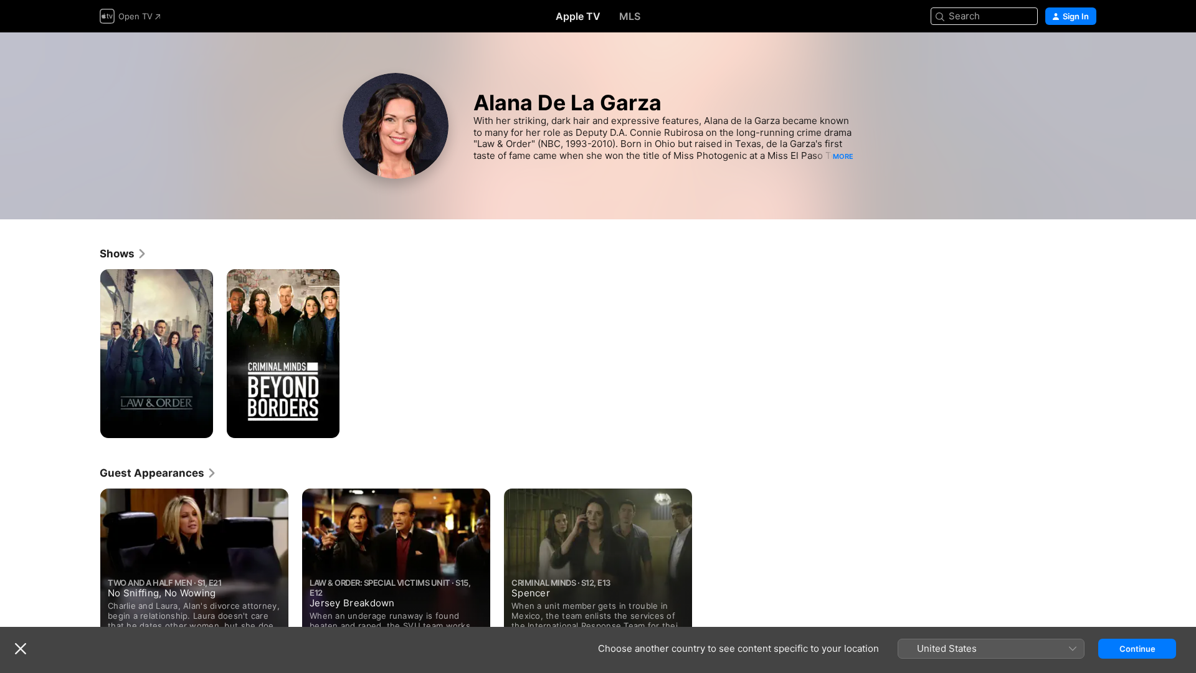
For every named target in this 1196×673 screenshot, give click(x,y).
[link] (123, 253)
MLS (629, 16)
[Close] (20, 648)
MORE (843, 156)
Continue (1137, 649)
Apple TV (578, 16)
